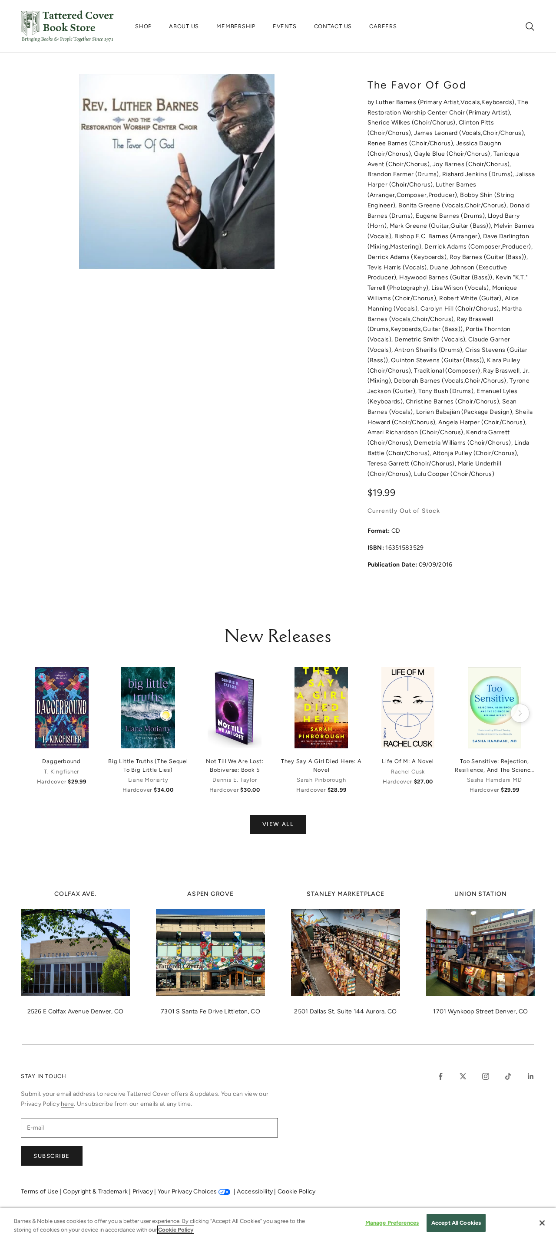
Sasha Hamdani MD (494, 780)
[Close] (542, 1222)
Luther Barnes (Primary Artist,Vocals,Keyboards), (447, 102)
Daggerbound (61, 761)
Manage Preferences (392, 1222)
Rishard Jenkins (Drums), (479, 174)
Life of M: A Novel (408, 761)
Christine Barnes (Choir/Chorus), (454, 401)
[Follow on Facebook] (440, 1076)
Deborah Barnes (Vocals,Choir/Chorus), (452, 380)
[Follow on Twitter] (463, 1076)
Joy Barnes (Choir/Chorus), (472, 164)
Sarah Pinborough (321, 780)
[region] (278, 1223)
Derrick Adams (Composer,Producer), (478, 246)
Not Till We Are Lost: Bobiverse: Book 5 (234, 765)
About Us (184, 26)
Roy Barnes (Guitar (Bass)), (489, 257)
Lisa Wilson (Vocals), (461, 288)
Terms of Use (40, 1191)
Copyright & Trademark (96, 1191)
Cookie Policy (297, 1191)
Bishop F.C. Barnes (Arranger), (438, 236)
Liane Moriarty (148, 780)
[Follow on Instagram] (485, 1076)
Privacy (143, 1191)
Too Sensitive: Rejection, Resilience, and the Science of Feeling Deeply (494, 766)
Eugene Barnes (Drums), (452, 216)
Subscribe (51, 1156)
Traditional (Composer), (448, 370)
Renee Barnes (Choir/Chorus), (411, 143)
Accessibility (255, 1191)
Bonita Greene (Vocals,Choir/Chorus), (454, 205)
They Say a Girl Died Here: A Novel (321, 765)
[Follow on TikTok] (508, 1076)
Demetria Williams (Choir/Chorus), (464, 442)
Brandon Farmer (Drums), (404, 174)
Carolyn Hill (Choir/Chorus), (461, 308)
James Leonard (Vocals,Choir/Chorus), (469, 133)
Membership (235, 26)
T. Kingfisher (61, 771)
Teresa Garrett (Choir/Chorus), (412, 463)
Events (285, 26)
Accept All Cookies (456, 1222)
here (67, 1104)
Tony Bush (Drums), (447, 391)
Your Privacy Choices (187, 1191)
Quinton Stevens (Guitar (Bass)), (439, 360)
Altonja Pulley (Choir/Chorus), (476, 453)
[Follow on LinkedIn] (530, 1076)
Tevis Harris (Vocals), (398, 267)
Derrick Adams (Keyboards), (408, 257)
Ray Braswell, (503, 370)
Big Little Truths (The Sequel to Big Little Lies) (148, 765)
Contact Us (333, 26)
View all (278, 824)
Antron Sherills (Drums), (430, 350)
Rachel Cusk (408, 771)
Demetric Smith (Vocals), (431, 339)
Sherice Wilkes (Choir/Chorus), (413, 122)
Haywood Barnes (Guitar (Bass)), (447, 277)
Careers (383, 26)
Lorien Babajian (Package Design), (465, 412)
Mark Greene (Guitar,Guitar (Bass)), (442, 225)
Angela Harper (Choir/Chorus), (482, 422)
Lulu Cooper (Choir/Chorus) (454, 474)
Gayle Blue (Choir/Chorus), (453, 153)
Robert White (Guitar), (472, 298)
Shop (143, 26)
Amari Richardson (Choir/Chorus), (417, 432)
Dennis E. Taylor (234, 780)
